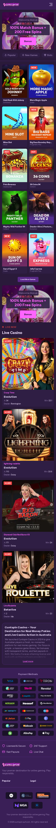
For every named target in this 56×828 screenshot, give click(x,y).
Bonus (28, 41)
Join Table (29, 363)
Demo (16, 84)
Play (16, 78)
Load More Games (28, 279)
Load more (28, 661)
